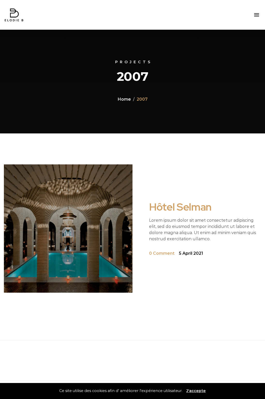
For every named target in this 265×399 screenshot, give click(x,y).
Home (124, 99)
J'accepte (196, 390)
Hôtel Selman (180, 207)
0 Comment (162, 253)
